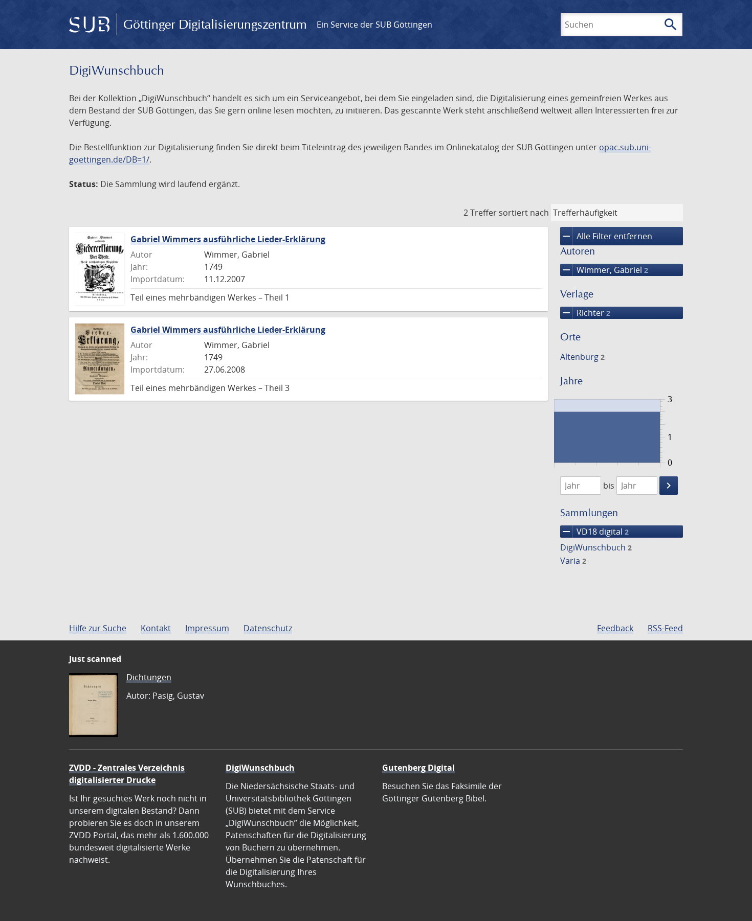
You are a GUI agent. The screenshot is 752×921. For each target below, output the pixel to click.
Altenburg (582, 356)
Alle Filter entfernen (606, 236)
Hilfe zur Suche (97, 628)
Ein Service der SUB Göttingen (374, 24)
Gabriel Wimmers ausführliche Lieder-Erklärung (227, 239)
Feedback (615, 628)
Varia (573, 560)
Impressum (207, 628)
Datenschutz (268, 628)
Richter (585, 313)
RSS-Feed (665, 628)
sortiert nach (524, 212)
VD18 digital (594, 531)
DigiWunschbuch (596, 547)
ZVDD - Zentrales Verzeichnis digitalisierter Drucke (127, 774)
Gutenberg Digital (418, 767)
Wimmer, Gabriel (604, 270)
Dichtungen (148, 677)
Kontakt (156, 628)
